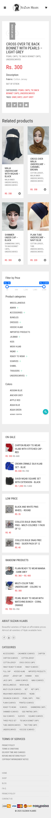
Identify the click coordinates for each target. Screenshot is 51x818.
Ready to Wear (17, 356)
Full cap (7, 671)
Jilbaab (14, 337)
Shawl (13, 366)
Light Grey (28, 97)
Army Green (16, 414)
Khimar (28, 676)
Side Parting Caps (29, 712)
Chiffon (41, 654)
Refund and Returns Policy (14, 756)
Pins (38, 698)
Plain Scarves (9, 703)
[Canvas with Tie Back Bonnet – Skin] (15, 33)
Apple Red (15, 400)
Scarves (14, 361)
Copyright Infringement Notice (15, 759)
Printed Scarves (26, 703)
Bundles (14, 317)
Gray (14, 97)
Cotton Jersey (36, 173)
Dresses (14, 322)
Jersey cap (17, 676)
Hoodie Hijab (16, 327)
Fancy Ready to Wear (12, 667)
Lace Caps (7, 680)
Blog (4, 783)
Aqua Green (15, 410)
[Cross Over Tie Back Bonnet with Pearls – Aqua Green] (9, 33)
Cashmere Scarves (26, 654)
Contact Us (7, 799)
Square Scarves (35, 716)
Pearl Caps (12, 56)
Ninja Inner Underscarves (14, 694)
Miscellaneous (17, 303)
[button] (19, 194)
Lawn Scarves (22, 680)
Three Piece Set (9, 721)
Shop (4, 778)
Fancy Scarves (31, 667)
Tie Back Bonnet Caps (30, 56)
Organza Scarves (11, 698)
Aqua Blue (15, 405)
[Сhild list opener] (17, 308)
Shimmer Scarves (10, 712)
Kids (12, 341)
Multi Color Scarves (12, 689)
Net (26, 689)
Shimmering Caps (12, 244)
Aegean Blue (16, 390)
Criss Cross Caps (27, 662)
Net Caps (35, 689)
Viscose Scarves (26, 729)
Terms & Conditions (10, 749)
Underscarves (13, 59)
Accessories (16, 312)
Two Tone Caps (30, 725)
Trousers (15, 371)
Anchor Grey (16, 395)
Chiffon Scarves (10, 658)
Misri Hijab (15, 346)
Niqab (13, 351)
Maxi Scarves (38, 680)
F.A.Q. (4, 788)
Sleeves (21, 716)
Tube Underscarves (12, 725)
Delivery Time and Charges (13, 752)
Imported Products (20, 332)
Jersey (6, 676)
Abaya (13, 307)
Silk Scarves (9, 716)
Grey (19, 97)
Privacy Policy (8, 745)
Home (4, 773)
